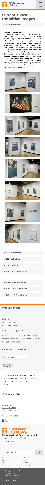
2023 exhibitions (13, 265)
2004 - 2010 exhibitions (16, 295)
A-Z (23, 458)
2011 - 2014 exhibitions (16, 289)
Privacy (24, 460)
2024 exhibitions (13, 259)
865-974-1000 (8, 441)
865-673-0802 (13, 416)
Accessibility (26, 465)
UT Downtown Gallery (17, 4)
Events (4, 458)
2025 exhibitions (13, 253)
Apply (4, 460)
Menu (42, 4)
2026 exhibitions (13, 25)
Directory (25, 462)
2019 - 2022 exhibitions (16, 271)
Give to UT (5, 465)
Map (3, 462)
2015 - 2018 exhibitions (16, 283)
